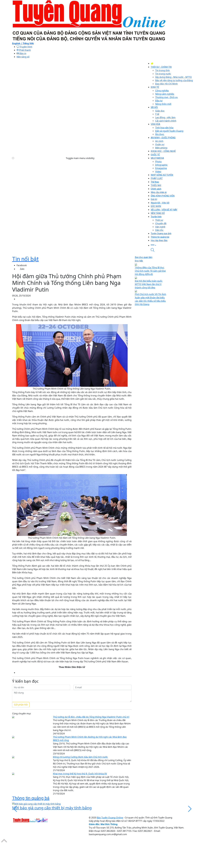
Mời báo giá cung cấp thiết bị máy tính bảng (52, 807)
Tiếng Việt (28, 43)
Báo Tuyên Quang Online (110, 817)
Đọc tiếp (139, 260)
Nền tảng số (23, 56)
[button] (172, 245)
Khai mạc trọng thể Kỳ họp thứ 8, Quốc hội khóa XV (80, 773)
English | (17, 43)
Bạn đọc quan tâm (143, 257)
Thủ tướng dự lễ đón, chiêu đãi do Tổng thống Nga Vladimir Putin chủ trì (91, 716)
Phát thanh (25, 50)
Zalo (22, 268)
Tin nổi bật (25, 259)
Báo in (22, 53)
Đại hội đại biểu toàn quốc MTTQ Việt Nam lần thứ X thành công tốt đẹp (148, 284)
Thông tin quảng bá (30, 798)
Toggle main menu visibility (80, 158)
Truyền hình (25, 46)
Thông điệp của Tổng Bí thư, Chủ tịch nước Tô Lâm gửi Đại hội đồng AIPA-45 (150, 271)
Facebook (22, 265)
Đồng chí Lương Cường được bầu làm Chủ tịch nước (80, 756)
